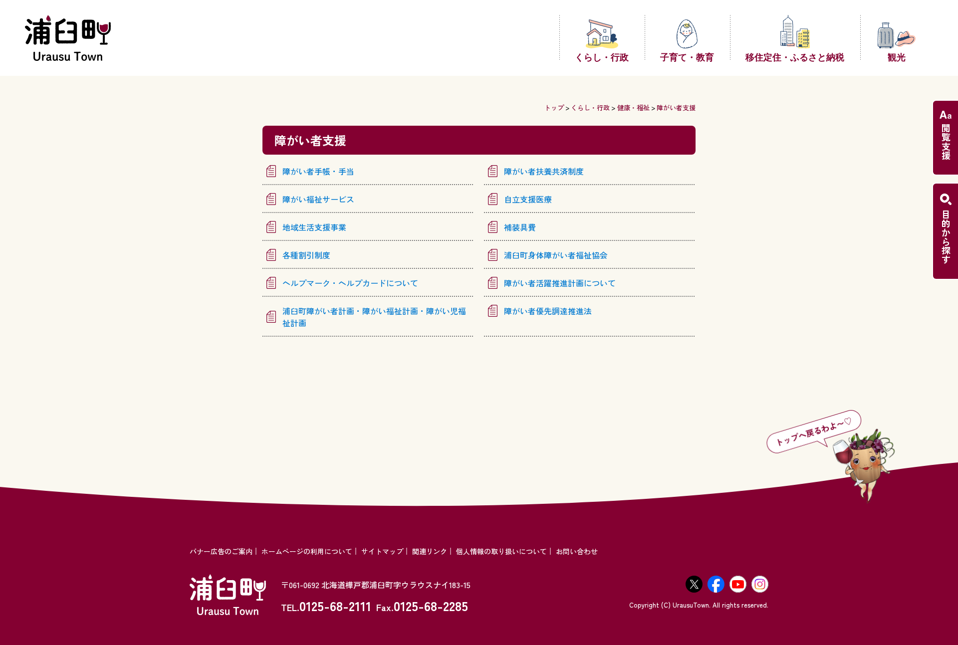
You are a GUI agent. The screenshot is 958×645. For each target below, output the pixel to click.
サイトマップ (382, 551)
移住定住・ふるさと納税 (794, 56)
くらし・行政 (602, 56)
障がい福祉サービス (318, 199)
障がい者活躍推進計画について (560, 283)
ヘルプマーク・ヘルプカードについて (350, 283)
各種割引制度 (306, 255)
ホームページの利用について (306, 551)
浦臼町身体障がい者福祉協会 (556, 255)
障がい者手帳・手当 (318, 171)
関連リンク (429, 551)
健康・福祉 (633, 107)
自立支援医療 (528, 199)
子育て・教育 (687, 56)
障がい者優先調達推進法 (548, 311)
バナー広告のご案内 (221, 551)
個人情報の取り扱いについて (501, 551)
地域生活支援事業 (314, 227)
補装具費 (520, 227)
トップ (554, 107)
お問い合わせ (577, 551)
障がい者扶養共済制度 (544, 171)
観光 (897, 56)
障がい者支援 (676, 107)
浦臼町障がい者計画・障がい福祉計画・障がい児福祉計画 (374, 317)
